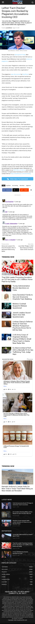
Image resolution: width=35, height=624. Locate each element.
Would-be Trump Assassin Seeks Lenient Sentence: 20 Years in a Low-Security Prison (22, 522)
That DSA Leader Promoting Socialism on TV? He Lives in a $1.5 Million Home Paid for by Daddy (17, 279)
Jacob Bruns (9, 27)
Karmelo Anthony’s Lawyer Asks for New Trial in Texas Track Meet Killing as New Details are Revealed (17, 489)
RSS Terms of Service (19, 170)
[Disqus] (17, 220)
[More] (31, 190)
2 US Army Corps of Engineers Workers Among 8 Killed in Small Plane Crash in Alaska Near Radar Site (22, 339)
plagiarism (28, 185)
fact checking (15, 185)
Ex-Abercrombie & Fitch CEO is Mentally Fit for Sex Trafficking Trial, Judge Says (23, 351)
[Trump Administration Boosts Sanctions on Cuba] (6, 288)
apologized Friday (20, 54)
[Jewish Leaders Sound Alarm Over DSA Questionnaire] (6, 315)
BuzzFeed (25, 74)
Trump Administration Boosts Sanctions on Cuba (21, 288)
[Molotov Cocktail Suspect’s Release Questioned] (6, 306)
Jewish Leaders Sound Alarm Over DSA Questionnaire (21, 315)
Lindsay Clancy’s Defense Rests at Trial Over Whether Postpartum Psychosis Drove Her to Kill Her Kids (23, 326)
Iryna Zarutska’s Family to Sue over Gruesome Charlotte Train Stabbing (23, 297)
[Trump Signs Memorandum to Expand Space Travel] (6, 537)
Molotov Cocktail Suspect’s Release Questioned (20, 306)
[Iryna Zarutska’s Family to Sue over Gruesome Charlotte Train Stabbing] (6, 297)
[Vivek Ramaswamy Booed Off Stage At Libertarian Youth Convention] (6, 505)
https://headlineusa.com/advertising (21, 173)
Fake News (22, 185)
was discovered (15, 74)
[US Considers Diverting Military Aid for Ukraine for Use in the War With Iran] (6, 514)
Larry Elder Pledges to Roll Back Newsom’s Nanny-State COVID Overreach (25, 247)
